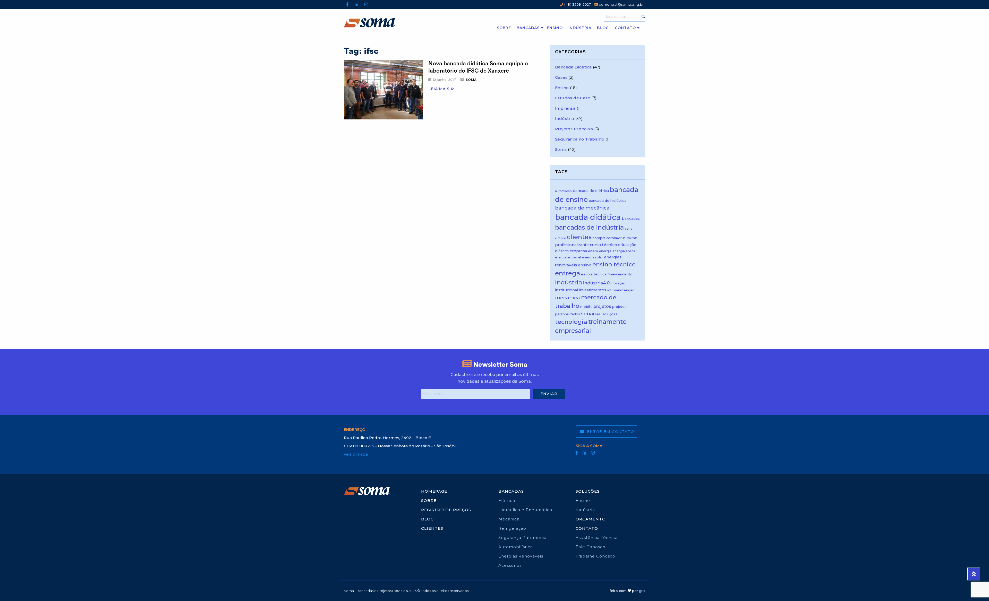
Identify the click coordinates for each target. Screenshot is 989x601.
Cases (561, 77)
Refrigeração (512, 528)
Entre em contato (609, 431)
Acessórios (510, 565)
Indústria (579, 27)
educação (627, 244)
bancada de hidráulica (607, 200)
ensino (584, 265)
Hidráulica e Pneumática (525, 509)
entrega (567, 273)
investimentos (592, 290)
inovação (618, 283)
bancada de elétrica (591, 190)
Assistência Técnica (597, 537)
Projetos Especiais (574, 128)
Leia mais (440, 89)
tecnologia (571, 321)
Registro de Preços (446, 509)
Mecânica (508, 519)
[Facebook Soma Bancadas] (347, 4)
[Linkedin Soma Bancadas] (356, 4)
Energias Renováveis (520, 556)
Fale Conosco (591, 546)
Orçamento (591, 519)
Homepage (434, 491)
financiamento (620, 274)
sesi (598, 314)
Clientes (432, 528)
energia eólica (623, 251)
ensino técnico (614, 264)
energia (605, 251)
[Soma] (381, 23)
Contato (625, 27)
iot (609, 290)
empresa (578, 251)
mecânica (567, 297)
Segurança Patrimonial (523, 537)
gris (642, 591)
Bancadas (528, 27)
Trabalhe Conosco (595, 556)
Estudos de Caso (572, 97)
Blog (603, 27)
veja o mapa (356, 454)
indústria (568, 282)
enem (593, 251)
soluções (609, 314)
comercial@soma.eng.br (621, 4)
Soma (471, 80)
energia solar (592, 257)
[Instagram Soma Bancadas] (366, 4)
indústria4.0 (596, 282)
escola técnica (594, 274)
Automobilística (515, 546)
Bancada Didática (573, 67)
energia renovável (568, 257)
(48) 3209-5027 (577, 4)
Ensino (555, 27)
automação (563, 191)
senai (587, 314)
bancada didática (588, 217)
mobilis (586, 307)
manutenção (624, 290)
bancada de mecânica (582, 208)
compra (599, 238)
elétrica (562, 251)
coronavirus (616, 238)
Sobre (504, 27)
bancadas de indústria (589, 227)
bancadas (631, 218)
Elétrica (506, 500)
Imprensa (565, 108)
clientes (579, 237)
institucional (566, 290)
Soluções (588, 491)
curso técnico (603, 244)
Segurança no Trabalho (579, 139)
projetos (602, 306)
